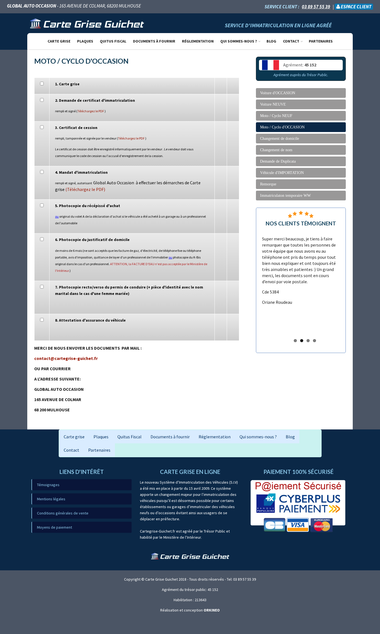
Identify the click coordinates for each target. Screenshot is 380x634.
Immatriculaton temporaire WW (285, 195)
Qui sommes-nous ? (238, 41)
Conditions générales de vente (62, 513)
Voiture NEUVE (273, 104)
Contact (291, 41)
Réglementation (198, 41)
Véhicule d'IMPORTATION (282, 173)
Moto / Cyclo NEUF (276, 116)
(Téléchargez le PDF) (85, 189)
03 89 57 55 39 (316, 7)
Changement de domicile (279, 138)
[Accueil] (87, 22)
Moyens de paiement (54, 527)
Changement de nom (276, 150)
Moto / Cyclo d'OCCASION (282, 127)
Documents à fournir (154, 41)
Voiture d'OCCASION (277, 93)
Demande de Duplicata (278, 161)
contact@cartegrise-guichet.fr (66, 358)
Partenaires (321, 41)
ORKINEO (212, 610)
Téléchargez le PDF (90, 111)
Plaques (85, 41)
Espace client (355, 7)
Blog (271, 41)
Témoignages (48, 484)
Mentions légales (51, 498)
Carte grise (59, 41)
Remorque (268, 184)
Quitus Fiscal (113, 41)
